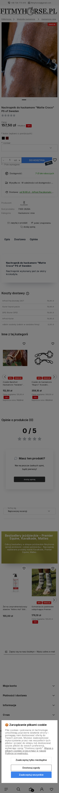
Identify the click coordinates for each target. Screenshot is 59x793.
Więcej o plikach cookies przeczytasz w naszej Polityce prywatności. (29, 751)
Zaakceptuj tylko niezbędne (31, 760)
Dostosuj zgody (31, 767)
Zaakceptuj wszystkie (31, 774)
